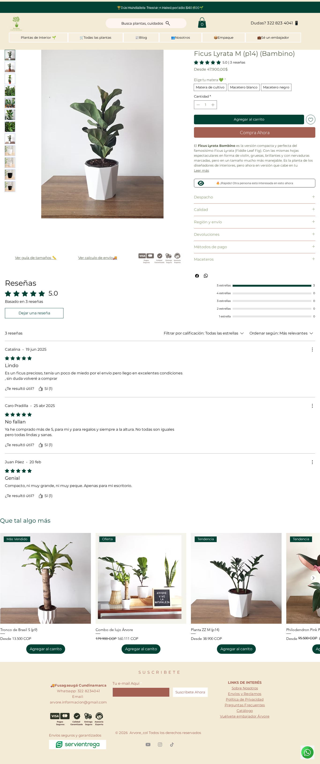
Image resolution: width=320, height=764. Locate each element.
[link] (219, 62)
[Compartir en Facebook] (197, 276)
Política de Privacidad (245, 699)
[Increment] (213, 105)
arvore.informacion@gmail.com (78, 702)
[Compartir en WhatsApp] (206, 276)
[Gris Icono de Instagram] (160, 744)
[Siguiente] (313, 578)
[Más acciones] (312, 349)
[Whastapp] (307, 752)
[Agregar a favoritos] (311, 119)
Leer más (201, 170)
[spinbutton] (205, 105)
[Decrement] (198, 105)
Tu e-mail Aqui (125, 683)
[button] (202, 22)
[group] (160, 593)
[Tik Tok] (172, 744)
